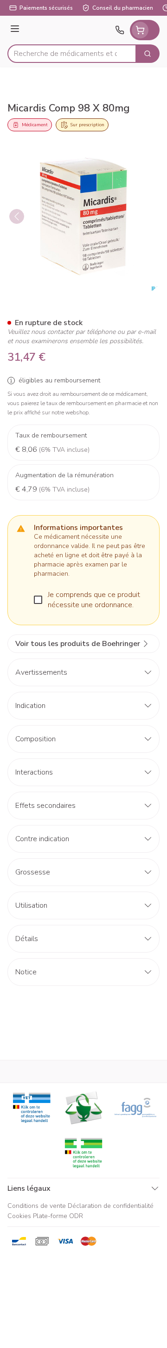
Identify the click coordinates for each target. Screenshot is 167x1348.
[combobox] (71, 53)
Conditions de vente (36, 1205)
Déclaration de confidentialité (111, 1205)
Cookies (19, 1216)
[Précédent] (16, 216)
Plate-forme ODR (58, 1216)
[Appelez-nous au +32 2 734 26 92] (119, 30)
